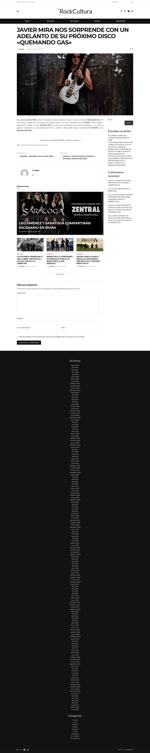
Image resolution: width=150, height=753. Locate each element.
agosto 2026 (75, 365)
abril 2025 (75, 402)
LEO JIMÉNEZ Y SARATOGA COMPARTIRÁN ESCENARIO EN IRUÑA (118, 138)
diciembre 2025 (75, 383)
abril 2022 (75, 484)
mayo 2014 (75, 700)
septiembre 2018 (75, 582)
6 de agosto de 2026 (34, 231)
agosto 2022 (75, 475)
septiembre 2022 (75, 472)
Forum (27, 2)
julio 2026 (75, 367)
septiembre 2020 (75, 527)
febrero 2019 (75, 570)
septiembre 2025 (75, 390)
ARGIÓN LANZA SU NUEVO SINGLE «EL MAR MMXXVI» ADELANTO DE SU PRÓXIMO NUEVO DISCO (120, 158)
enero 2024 (75, 436)
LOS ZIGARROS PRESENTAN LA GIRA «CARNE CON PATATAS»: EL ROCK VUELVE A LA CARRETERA (120, 144)
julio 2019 (75, 559)
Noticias (50, 21)
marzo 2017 (75, 623)
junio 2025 (75, 397)
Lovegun (21, 49)
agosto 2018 (75, 584)
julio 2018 (75, 586)
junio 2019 (75, 561)
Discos (97, 21)
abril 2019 (75, 566)
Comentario (21, 293)
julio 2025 (75, 395)
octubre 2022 (75, 470)
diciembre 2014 (75, 684)
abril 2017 (75, 620)
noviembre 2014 (75, 687)
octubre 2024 (75, 415)
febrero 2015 (75, 680)
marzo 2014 (75, 705)
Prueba (75, 731)
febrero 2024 (75, 433)
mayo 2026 (75, 372)
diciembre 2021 (75, 493)
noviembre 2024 (75, 413)
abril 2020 (75, 538)
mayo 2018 (75, 591)
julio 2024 (75, 422)
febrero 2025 (75, 406)
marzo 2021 (75, 513)
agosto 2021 (75, 502)
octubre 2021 (75, 497)
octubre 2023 (75, 443)
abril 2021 (75, 511)
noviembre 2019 (75, 550)
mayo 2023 (75, 454)
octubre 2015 (75, 662)
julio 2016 (75, 641)
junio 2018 (75, 589)
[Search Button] (132, 2)
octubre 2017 (75, 607)
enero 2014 (75, 709)
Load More (60, 274)
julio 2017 (75, 614)
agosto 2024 (75, 420)
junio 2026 (75, 370)
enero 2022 (75, 490)
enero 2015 (75, 682)
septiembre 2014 (75, 691)
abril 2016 (75, 648)
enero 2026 (75, 381)
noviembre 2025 (75, 386)
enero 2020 (75, 545)
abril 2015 (75, 675)
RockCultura (129, 749)
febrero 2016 (75, 652)
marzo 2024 (75, 431)
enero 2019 (75, 573)
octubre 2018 (75, 579)
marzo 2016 (75, 650)
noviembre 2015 (75, 659)
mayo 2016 (75, 646)
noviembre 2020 (75, 522)
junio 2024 (75, 424)
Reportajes (120, 21)
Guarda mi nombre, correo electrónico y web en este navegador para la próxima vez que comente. (52, 337)
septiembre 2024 (75, 417)
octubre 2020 (75, 525)
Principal (75, 729)
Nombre (20, 318)
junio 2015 (75, 671)
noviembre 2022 (75, 468)
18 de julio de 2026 (31, 266)
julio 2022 (75, 477)
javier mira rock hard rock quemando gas (34, 145)
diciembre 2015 (75, 657)
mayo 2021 (75, 509)
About (18, 2)
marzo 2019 (75, 568)
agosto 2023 (75, 447)
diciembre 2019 (75, 548)
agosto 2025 (75, 392)
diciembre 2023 (75, 438)
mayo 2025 (75, 399)
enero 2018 (75, 600)
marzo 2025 (75, 404)
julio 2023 (75, 449)
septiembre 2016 (75, 636)
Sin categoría (75, 736)
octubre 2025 (75, 388)
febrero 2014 (75, 707)
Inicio (27, 21)
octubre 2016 (75, 634)
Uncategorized (75, 738)
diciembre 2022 (75, 465)
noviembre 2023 (75, 440)
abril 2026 (75, 374)
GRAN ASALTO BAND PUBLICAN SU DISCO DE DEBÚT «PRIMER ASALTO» (119, 183)
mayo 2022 (75, 481)
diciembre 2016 (75, 630)
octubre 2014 (75, 689)
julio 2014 (75, 696)
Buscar (110, 119)
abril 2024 (75, 429)
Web (63, 327)
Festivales (74, 21)
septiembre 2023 (75, 445)
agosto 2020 (75, 529)
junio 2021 (75, 506)
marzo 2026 (75, 376)
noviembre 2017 (75, 605)
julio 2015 (75, 668)
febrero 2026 (75, 379)
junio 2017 (75, 616)
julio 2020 (75, 532)
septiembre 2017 (75, 609)
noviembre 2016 (75, 632)
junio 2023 (75, 452)
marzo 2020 (75, 541)
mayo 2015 (75, 673)
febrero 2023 (75, 461)
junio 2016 (75, 643)
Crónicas (75, 720)
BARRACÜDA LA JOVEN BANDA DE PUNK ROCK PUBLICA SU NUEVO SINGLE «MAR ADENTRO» (119, 151)
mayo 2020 (75, 536)
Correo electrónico (24, 328)
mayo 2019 (75, 563)
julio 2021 (75, 504)
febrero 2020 (75, 543)
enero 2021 (75, 518)
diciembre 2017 (75, 602)
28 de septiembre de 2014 (36, 49)
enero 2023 (75, 463)
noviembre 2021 (75, 495)
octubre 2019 (75, 552)
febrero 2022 (75, 488)
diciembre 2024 (75, 411)
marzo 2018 (75, 595)
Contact (32, 2)
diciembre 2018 (75, 575)
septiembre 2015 (75, 664)
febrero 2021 (75, 516)
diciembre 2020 (75, 520)
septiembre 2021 (75, 500)
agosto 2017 (75, 611)
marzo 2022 (75, 486)
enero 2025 (75, 408)
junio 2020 (75, 534)
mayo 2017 (75, 618)
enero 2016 (75, 655)
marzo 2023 (75, 459)
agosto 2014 (75, 693)
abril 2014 (75, 703)
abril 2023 (75, 456)
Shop (22, 2)
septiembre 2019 (75, 554)
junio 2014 (75, 698)
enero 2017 (75, 627)
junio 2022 (75, 479)
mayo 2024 (75, 427)
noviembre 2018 (75, 577)
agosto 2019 (75, 557)
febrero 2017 (75, 625)
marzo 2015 (75, 677)
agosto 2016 (75, 639)
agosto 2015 (75, 666)
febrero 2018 (75, 598)
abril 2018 (75, 593)
